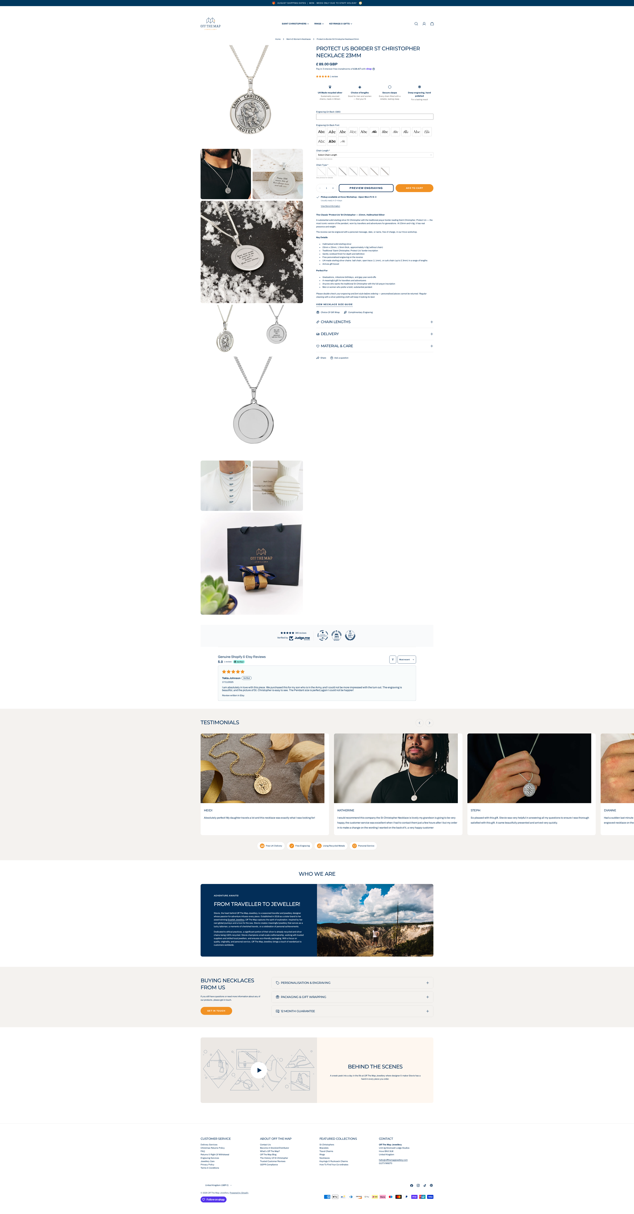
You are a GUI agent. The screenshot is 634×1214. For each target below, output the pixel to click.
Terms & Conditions (210, 1168)
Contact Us (265, 1145)
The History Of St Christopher (274, 1158)
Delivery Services (209, 1145)
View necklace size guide (334, 304)
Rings (322, 1154)
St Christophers (326, 1145)
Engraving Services (210, 1158)
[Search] (416, 23)
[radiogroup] (375, 136)
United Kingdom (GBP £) (217, 1185)
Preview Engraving (366, 188)
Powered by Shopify (239, 1193)
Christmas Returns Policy (213, 1148)
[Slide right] (429, 723)
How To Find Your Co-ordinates (333, 1165)
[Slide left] (419, 723)
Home (278, 39)
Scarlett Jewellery (236, 920)
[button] (323, 76)
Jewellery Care (207, 1161)
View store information (330, 206)
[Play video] (259, 1070)
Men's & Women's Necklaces (298, 39)
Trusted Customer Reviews (272, 1161)
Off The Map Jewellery (218, 1193)
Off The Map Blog (268, 1154)
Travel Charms (326, 1151)
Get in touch (216, 1011)
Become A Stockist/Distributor (274, 1148)
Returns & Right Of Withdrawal (215, 1154)
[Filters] (392, 660)
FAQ (203, 1151)
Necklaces (324, 1158)
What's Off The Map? (270, 1151)
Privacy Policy (207, 1165)
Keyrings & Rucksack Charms (333, 1161)
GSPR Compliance (269, 1165)
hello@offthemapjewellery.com (393, 1160)
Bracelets (324, 1148)
